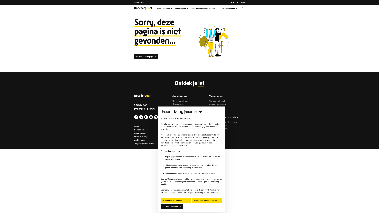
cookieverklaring (212, 193)
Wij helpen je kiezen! (217, 101)
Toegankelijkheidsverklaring (145, 144)
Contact (242, 2)
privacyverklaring (196, 193)
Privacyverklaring (140, 137)
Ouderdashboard (139, 2)
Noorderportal (234, 2)
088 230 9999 (141, 105)
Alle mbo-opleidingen (180, 101)
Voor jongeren (181, 8)
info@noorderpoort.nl (144, 109)
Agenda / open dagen (217, 104)
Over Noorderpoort (228, 8)
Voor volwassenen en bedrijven (203, 8)
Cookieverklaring (140, 140)
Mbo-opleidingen (164, 8)
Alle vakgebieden (178, 104)
